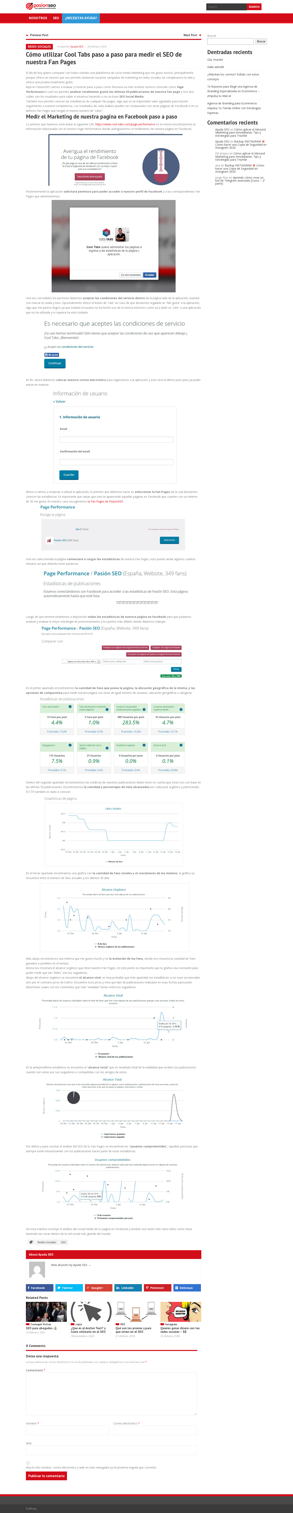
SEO (56, 18)
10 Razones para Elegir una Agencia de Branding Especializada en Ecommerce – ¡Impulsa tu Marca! (233, 91)
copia (78, 1324)
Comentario (35, 1370)
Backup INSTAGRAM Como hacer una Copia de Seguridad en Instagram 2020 (240, 144)
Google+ (97, 1288)
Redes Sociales (39, 46)
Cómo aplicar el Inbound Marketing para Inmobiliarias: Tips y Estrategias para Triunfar (240, 132)
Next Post (190, 35)
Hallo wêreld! (215, 67)
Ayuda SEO (77, 46)
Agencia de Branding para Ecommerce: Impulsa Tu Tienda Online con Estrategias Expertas (234, 108)
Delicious (186, 1288)
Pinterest (157, 1288)
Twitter (67, 1288)
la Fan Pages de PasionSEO (105, 501)
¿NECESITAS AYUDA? (81, 18)
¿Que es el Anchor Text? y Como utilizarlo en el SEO (88, 1330)
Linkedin (127, 1288)
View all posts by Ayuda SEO (71, 1265)
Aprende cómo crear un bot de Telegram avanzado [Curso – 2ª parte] (240, 181)
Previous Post (39, 35)
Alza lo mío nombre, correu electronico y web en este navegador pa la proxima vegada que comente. (91, 1467)
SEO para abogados (39, 1328)
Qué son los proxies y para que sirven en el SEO (133, 1330)
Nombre (32, 1423)
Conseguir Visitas (40, 1324)
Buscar (211, 36)
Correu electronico (126, 1423)
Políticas (31, 1508)
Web (29, 1443)
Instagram (171, 1324)
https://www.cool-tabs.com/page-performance (125, 124)
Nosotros (38, 18)
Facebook (38, 1288)
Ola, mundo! (215, 59)
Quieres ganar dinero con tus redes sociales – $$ (180, 1330)
